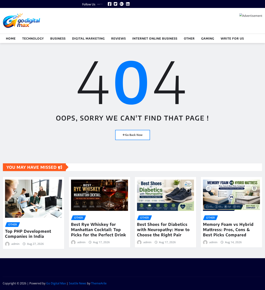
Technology (33, 38)
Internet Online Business (154, 38)
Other (189, 38)
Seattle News (77, 283)
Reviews (118, 38)
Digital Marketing (88, 38)
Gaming (207, 38)
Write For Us (232, 38)
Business (58, 38)
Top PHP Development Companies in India (28, 234)
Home (11, 38)
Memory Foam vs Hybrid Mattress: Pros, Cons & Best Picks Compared (228, 229)
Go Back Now (133, 135)
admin (15, 244)
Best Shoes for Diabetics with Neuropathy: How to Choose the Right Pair (163, 229)
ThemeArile (99, 283)
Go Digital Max (56, 283)
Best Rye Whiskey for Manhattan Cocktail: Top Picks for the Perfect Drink (98, 229)
